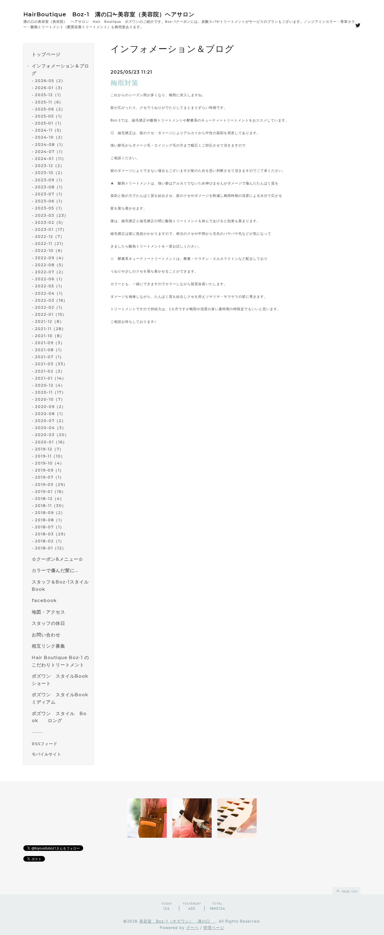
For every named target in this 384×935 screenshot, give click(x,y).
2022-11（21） (50, 243)
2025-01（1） (49, 123)
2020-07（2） (50, 420)
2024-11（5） (49, 130)
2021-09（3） (50, 342)
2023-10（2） (50, 172)
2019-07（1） (49, 477)
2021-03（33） (51, 363)
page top (349, 891)
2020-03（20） (52, 434)
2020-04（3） (50, 427)
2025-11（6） (49, 102)
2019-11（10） (50, 456)
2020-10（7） (50, 399)
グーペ (192, 927)
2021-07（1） (49, 356)
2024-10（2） (50, 137)
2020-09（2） (50, 406)
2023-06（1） (50, 201)
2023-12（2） (49, 165)
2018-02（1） (49, 541)
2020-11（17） (50, 392)
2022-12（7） (49, 236)
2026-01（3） (50, 87)
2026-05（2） (50, 80)
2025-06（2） (50, 109)
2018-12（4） (49, 498)
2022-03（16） (51, 300)
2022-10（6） (50, 250)
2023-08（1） (50, 187)
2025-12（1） (49, 94)
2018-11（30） (50, 505)
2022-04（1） (50, 293)
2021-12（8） (49, 321)
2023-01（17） (51, 229)
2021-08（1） (49, 349)
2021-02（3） (50, 371)
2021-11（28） (50, 328)
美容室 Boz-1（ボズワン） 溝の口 (177, 921)
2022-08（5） (50, 264)
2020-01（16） (51, 442)
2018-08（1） (49, 519)
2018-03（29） (51, 534)
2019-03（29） (51, 484)
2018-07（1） (49, 527)
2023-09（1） (50, 180)
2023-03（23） (51, 215)
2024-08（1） (50, 144)
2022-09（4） (50, 257)
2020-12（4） (50, 385)
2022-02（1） (50, 307)
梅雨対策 (124, 83)
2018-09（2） (50, 512)
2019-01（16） (50, 491)
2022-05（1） (49, 286)
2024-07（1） (50, 151)
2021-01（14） (50, 378)
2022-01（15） (50, 314)
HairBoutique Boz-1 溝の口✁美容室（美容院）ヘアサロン (109, 14)
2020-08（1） (50, 413)
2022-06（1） (50, 278)
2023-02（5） (50, 222)
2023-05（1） (49, 208)
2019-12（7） (49, 449)
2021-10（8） (49, 335)
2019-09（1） (49, 470)
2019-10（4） (49, 463)
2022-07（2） (50, 271)
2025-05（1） (49, 116)
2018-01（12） (50, 548)
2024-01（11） (50, 158)
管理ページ (213, 927)
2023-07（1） (50, 194)
